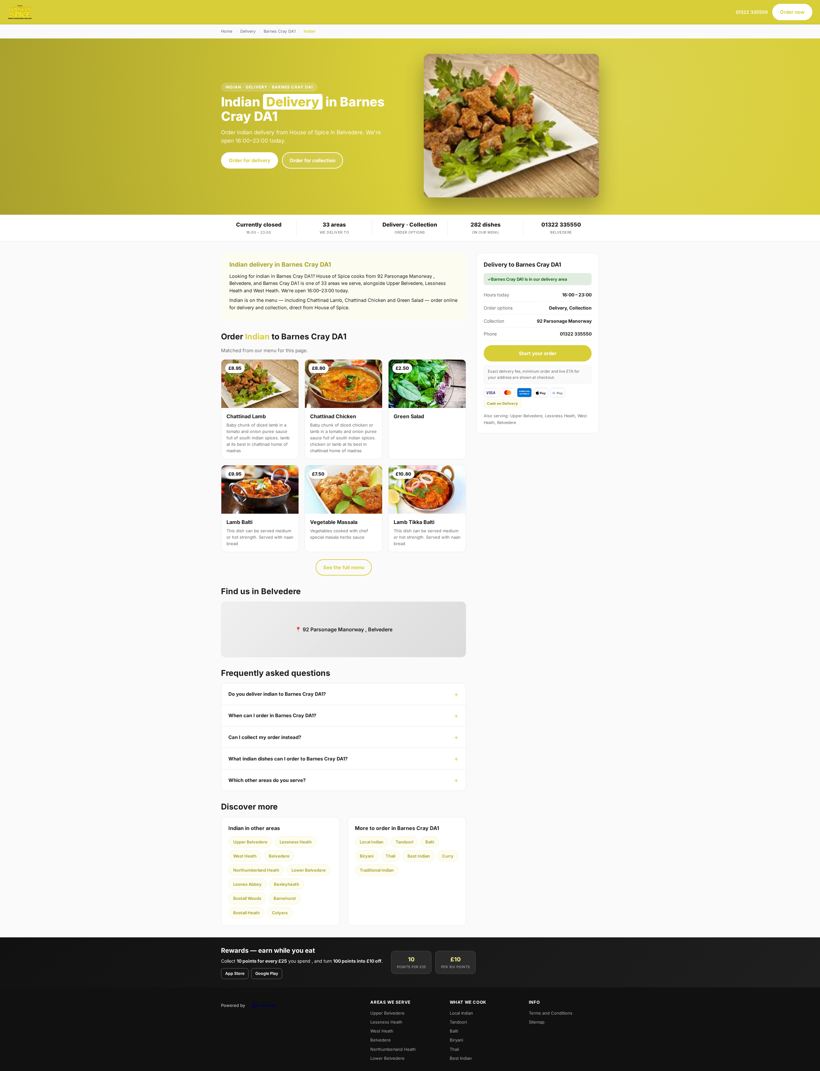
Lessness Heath (296, 841)
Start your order (537, 353)
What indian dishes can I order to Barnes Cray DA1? (288, 759)
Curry (448, 856)
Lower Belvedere (308, 870)
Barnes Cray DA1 (280, 31)
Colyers (280, 912)
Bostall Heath (246, 912)
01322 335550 (752, 12)
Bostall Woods (247, 898)
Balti (429, 841)
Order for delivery (249, 160)
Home (226, 31)
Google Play (266, 973)
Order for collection (312, 160)
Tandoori (404, 841)
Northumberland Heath (256, 870)
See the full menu (343, 567)
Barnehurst (285, 898)
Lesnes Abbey (247, 884)
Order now (792, 12)
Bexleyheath (286, 884)
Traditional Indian (377, 870)
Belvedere (279, 856)
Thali (390, 856)
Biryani (366, 856)
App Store (234, 973)
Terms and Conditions (550, 1013)
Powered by (233, 1005)
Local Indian (371, 841)
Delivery (248, 31)
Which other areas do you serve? (267, 780)
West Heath (245, 856)
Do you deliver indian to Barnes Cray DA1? (277, 694)
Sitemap (537, 1022)
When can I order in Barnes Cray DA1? (272, 715)
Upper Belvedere (250, 841)
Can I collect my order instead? (264, 737)
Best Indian (418, 856)
